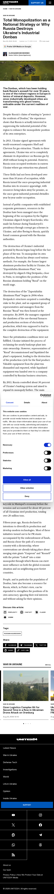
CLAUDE (43, 612)
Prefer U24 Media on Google (19, 46)
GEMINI (10, 617)
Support (27, 805)
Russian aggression (12, 633)
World (6, 776)
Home (5, 9)
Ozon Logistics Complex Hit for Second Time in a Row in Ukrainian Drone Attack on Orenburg (23, 709)
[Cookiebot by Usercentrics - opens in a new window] (40, 395)
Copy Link (25, 650)
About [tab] (44, 402)
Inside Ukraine (10, 798)
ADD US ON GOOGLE (27, 886)
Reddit (11, 650)
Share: (6, 640)
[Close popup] (51, 866)
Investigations (10, 769)
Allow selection (27, 488)
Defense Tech (10, 762)
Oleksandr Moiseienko (19, 53)
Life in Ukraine (10, 783)
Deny (27, 496)
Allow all (27, 480)
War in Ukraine (15, 9)
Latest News (9, 747)
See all (48, 665)
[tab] (23, 723)
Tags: (6, 628)
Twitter (42, 645)
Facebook (12, 645)
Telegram (28, 645)
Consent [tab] (9, 402)
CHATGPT (28, 612)
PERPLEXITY (12, 612)
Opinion (6, 791)
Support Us (37, 2)
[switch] (47, 453)
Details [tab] (27, 402)
